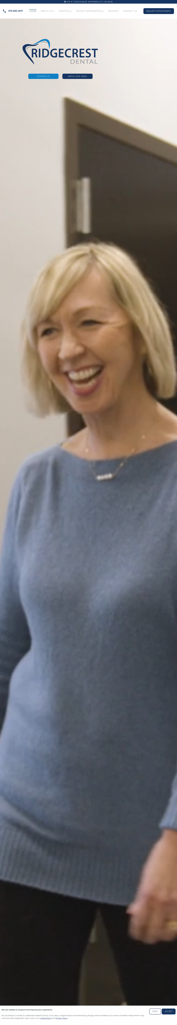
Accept (168, 1011)
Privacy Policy (62, 1018)
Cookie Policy (46, 1018)
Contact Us (43, 76)
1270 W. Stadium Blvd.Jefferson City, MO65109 (89, 2)
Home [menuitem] (32, 11)
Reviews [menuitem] (113, 11)
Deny (155, 1011)
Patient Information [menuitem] (89, 11)
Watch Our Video (77, 76)
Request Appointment (159, 11)
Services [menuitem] (64, 11)
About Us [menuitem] (46, 11)
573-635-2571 (15, 11)
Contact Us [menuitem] (130, 11)
